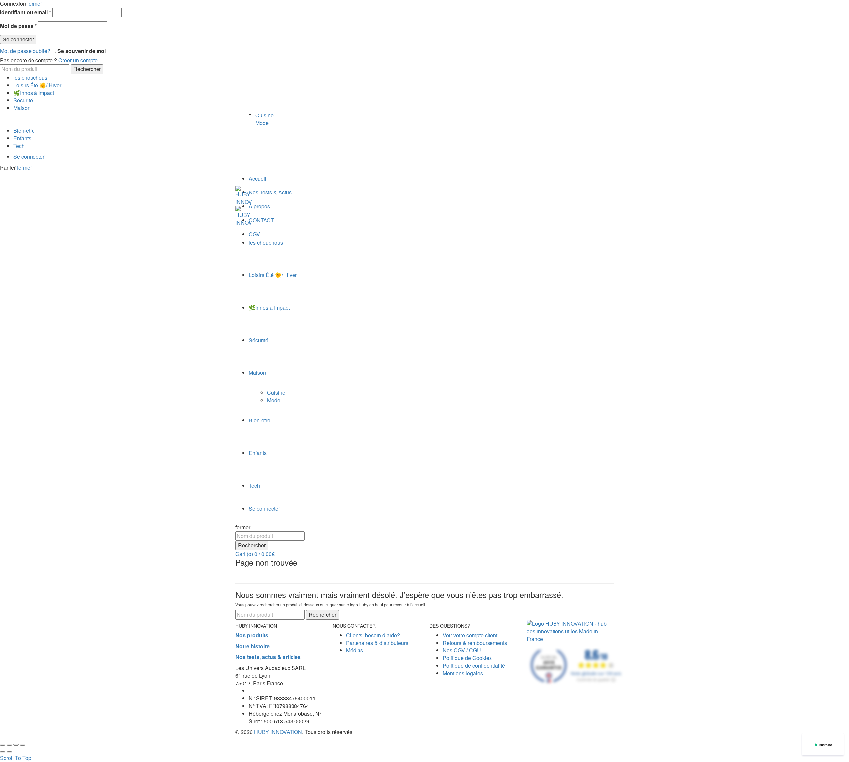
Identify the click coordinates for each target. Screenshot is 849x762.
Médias (354, 650)
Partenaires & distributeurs (377, 643)
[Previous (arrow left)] (2, 752)
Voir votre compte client (470, 635)
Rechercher (87, 69)
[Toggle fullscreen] (16, 745)
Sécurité (23, 100)
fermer (24, 167)
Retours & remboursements (475, 643)
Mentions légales (463, 673)
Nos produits (251, 635)
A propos (259, 206)
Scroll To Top (15, 758)
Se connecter (18, 39)
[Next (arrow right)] (9, 752)
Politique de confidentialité (474, 665)
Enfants (22, 138)
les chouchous (30, 77)
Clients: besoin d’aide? (373, 635)
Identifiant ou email (25, 12)
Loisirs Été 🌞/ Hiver (37, 85)
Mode (262, 123)
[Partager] (9, 745)
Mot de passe (18, 26)
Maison (22, 108)
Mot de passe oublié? (25, 51)
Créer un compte (78, 60)
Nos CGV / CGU (462, 650)
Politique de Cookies (467, 658)
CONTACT (261, 220)
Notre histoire (252, 646)
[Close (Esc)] (2, 745)
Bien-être (24, 130)
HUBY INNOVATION (278, 732)
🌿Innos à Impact (33, 93)
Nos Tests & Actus (270, 192)
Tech (19, 146)
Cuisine (264, 115)
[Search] (237, 519)
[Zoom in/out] (22, 745)
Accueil (257, 178)
